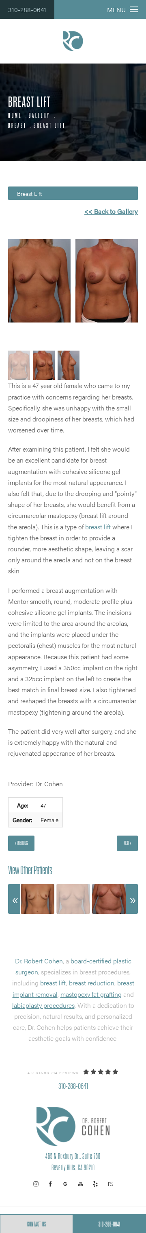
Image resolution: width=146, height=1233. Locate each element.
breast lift (98, 526)
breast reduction (91, 982)
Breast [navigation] (17, 126)
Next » (127, 843)
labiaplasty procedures (43, 1005)
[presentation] (14, 899)
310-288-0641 (27, 9)
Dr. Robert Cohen (39, 960)
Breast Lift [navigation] (50, 126)
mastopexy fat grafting (91, 994)
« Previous (21, 843)
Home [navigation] (15, 115)
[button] (36, 1184)
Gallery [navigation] (39, 115)
